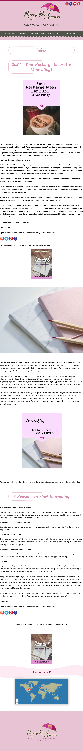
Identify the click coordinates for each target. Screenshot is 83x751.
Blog (75, 34)
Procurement (20, 34)
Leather (34, 34)
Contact (66, 34)
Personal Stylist (50, 34)
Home (7, 34)
